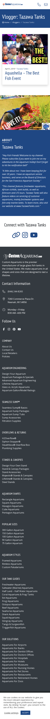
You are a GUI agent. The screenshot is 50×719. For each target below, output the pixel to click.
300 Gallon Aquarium (13, 530)
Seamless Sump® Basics (14, 407)
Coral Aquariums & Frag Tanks (18, 594)
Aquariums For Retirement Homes (20, 677)
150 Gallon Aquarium (13, 533)
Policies (6, 356)
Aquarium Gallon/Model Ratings (18, 390)
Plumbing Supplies (12, 448)
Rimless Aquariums (12, 563)
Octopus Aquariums (12, 604)
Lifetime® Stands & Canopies (17, 478)
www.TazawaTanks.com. (28, 206)
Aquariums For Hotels (13, 661)
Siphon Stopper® (11, 441)
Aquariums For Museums (15, 664)
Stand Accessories (11, 472)
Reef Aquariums (10, 607)
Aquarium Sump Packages (15, 411)
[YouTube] (34, 236)
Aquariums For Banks (13, 648)
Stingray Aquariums (12, 620)
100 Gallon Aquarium (13, 536)
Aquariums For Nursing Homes (18, 668)
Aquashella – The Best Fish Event (22, 75)
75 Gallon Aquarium (12, 543)
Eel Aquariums (9, 597)
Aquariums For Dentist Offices (17, 651)
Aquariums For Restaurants (16, 674)
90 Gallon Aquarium (12, 539)
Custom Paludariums (13, 567)
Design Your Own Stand (14, 465)
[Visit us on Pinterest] (14, 329)
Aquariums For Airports (14, 644)
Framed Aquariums (12, 560)
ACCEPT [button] (25, 712)
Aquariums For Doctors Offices (18, 654)
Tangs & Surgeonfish (13, 624)
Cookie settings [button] (11, 713)
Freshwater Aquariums (14, 584)
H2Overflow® (9, 438)
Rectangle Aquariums (13, 499)
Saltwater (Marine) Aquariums (17, 587)
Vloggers (16, 22)
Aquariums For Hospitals (15, 658)
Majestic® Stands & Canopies (17, 475)
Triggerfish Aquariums (14, 627)
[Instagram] (25, 236)
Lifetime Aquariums (12, 383)
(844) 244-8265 (15, 291)
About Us (7, 346)
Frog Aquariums (10, 601)
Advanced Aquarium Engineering (19, 380)
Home (6, 22)
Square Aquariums (11, 502)
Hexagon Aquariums (12, 506)
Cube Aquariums (10, 509)
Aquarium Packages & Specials (18, 377)
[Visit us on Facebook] (4, 329)
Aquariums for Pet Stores (15, 671)
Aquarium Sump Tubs (13, 414)
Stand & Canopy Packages (15, 468)
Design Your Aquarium (14, 373)
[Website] (16, 236)
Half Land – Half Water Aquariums (20, 591)
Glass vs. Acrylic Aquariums (16, 387)
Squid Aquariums (11, 617)
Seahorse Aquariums (13, 611)
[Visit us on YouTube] (19, 329)
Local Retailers (9, 353)
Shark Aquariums (11, 614)
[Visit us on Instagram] (9, 329)
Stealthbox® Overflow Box (16, 444)
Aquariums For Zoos (12, 681)
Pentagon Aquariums (13, 512)
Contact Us (7, 349)
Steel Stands (8, 482)
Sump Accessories (11, 417)
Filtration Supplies (11, 420)
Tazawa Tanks (22, 68)
